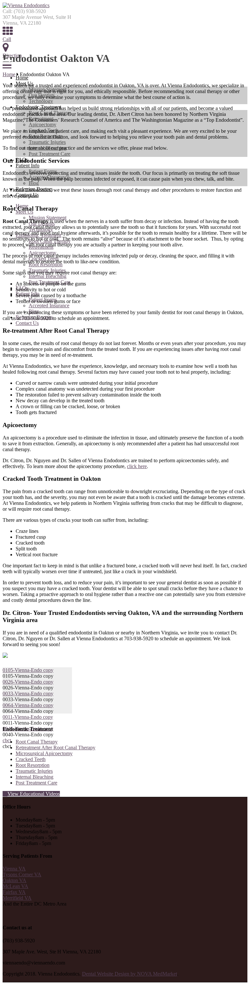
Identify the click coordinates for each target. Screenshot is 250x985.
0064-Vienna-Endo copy (28, 705)
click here (137, 466)
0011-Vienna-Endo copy (28, 717)
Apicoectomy (42, 124)
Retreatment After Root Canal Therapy (55, 747)
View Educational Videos (33, 794)
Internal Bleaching (47, 276)
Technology (41, 101)
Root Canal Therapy (37, 741)
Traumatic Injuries (47, 142)
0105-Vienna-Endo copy (28, 670)
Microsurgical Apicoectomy (44, 753)
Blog (34, 183)
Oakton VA (14, 880)
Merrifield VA (17, 898)
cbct (7, 740)
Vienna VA (14, 868)
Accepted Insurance (49, 305)
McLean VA (15, 886)
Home (22, 77)
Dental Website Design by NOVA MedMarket (129, 974)
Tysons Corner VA (22, 874)
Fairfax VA (14, 892)
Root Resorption (32, 765)
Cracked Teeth (31, 759)
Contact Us (27, 323)
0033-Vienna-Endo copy (28, 693)
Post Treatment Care (49, 154)
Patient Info (27, 165)
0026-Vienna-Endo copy (28, 682)
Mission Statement (47, 217)
